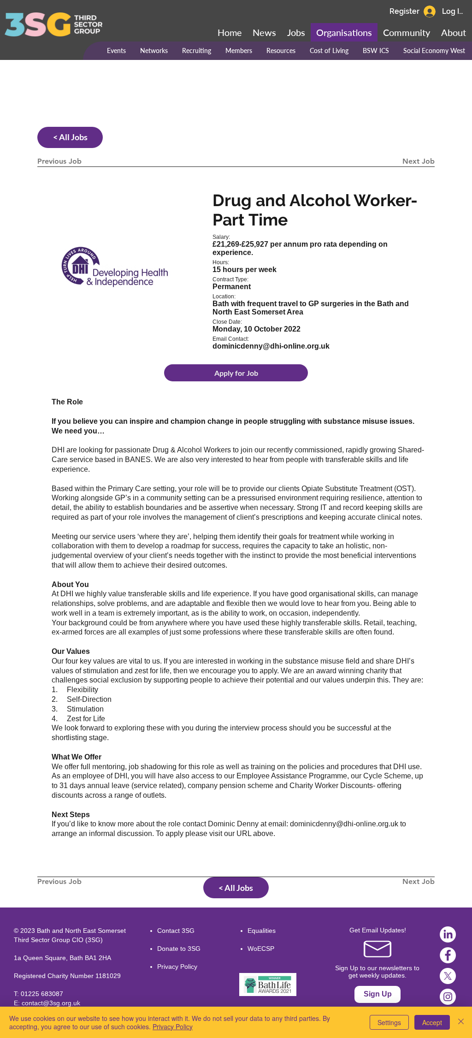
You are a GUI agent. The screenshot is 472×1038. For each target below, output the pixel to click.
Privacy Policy (177, 966)
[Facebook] (448, 955)
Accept (432, 1022)
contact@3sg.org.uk (51, 1003)
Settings (389, 1022)
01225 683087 (42, 993)
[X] (448, 976)
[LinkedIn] (448, 934)
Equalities (262, 930)
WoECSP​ (261, 948)
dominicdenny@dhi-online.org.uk (344, 824)
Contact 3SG (176, 930)
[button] (407, 32)
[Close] (460, 1022)
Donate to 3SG (179, 948)
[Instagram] (448, 997)
